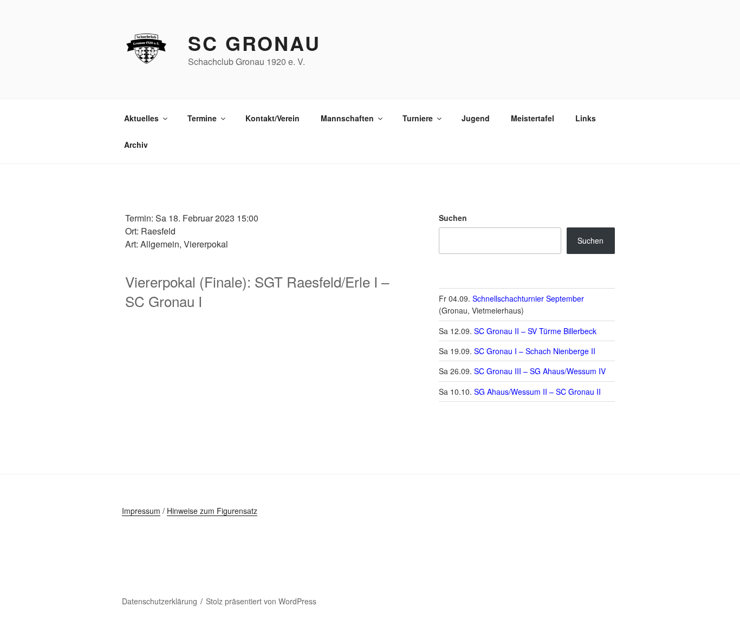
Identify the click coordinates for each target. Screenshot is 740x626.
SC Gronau (254, 43)
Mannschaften (347, 118)
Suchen (453, 217)
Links (585, 118)
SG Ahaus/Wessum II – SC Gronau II (537, 391)
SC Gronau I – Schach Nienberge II (534, 350)
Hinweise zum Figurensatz (212, 510)
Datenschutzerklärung (159, 601)
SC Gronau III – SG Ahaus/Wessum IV (540, 371)
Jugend (476, 118)
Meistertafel (532, 118)
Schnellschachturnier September (528, 298)
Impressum (141, 510)
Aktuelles (141, 118)
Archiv (136, 144)
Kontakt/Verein (272, 118)
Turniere (418, 118)
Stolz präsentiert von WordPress (261, 601)
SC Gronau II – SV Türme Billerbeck (535, 330)
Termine (202, 118)
